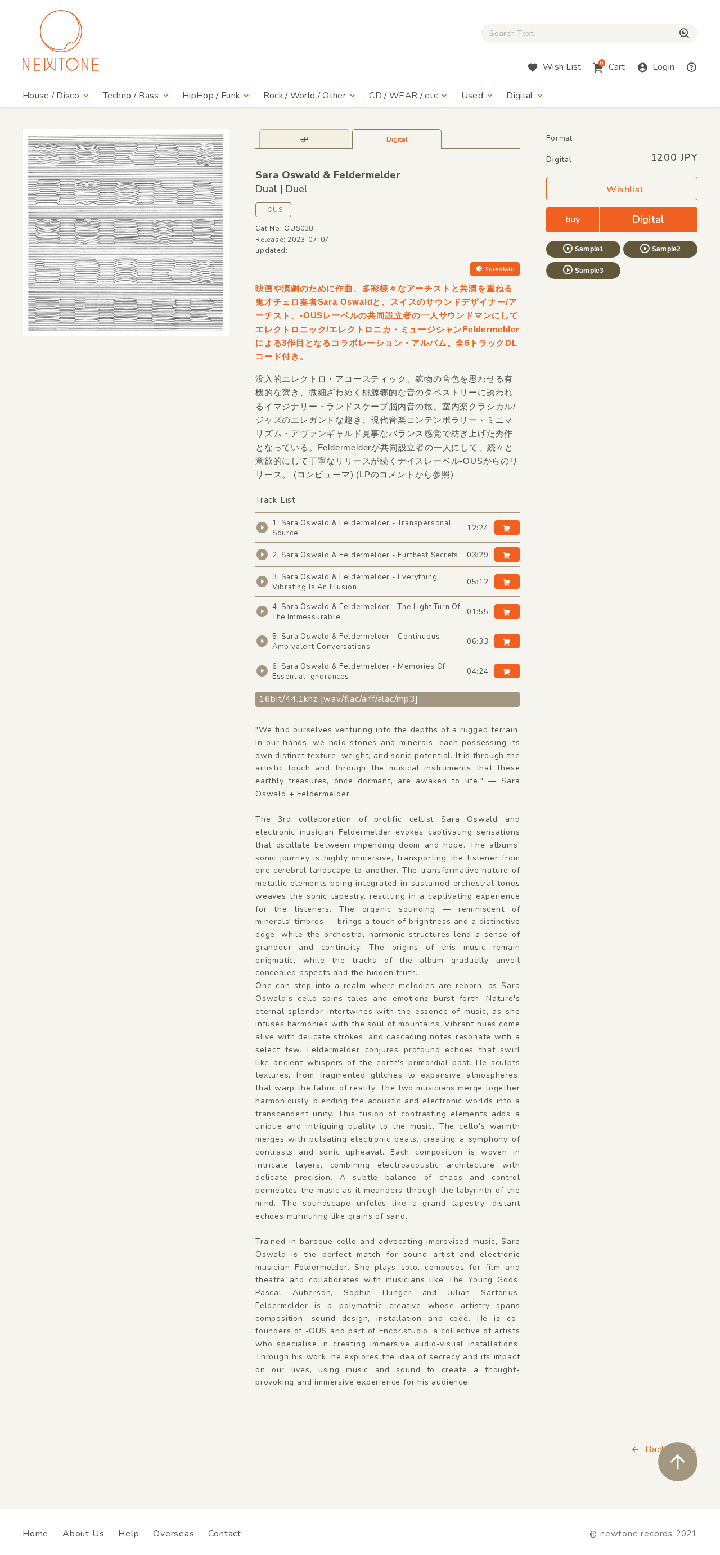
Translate (499, 268)
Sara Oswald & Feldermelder (327, 175)
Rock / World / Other (304, 95)
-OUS (273, 209)
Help (128, 1533)
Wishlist (625, 189)
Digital (519, 95)
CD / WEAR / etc (403, 95)
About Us (83, 1533)
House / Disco (50, 95)
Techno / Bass (131, 95)
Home (35, 1533)
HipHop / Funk (211, 95)
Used (472, 95)
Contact (224, 1533)
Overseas (173, 1533)
